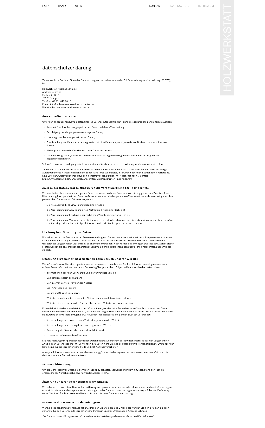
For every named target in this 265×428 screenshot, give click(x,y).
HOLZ (45, 5)
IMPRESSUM (206, 5)
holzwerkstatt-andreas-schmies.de (70, 107)
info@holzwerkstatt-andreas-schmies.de (72, 104)
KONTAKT (155, 5)
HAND (62, 5)
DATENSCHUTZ (180, 5)
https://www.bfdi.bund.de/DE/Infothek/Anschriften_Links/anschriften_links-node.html (87, 178)
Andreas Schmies (137, 410)
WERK (78, 5)
